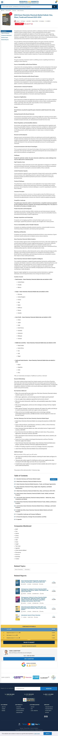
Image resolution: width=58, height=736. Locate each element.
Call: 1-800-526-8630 (29, 655)
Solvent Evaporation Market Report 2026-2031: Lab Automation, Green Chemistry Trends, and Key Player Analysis (33, 608)
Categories (18, 706)
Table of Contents (5, 33)
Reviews (3, 710)
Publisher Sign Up (49, 706)
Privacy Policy (27, 728)
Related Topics (4, 37)
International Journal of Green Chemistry (30, 615)
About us (4, 706)
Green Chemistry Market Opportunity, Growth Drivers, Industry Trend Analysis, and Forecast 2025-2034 (33, 581)
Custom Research (20, 710)
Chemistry (27, 569)
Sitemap (21, 728)
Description (3, 31)
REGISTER (48, 688)
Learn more (37, 733)
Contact (32, 706)
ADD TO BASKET (29, 642)
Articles (47, 712)
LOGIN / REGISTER (34, 710)
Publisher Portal (49, 708)
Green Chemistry (19, 569)
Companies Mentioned (6, 35)
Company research (20, 708)
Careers (3, 708)
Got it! (47, 733)
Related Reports (5, 39)
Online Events (48, 710)
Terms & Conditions (34, 728)
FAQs (32, 708)
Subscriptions (19, 712)
